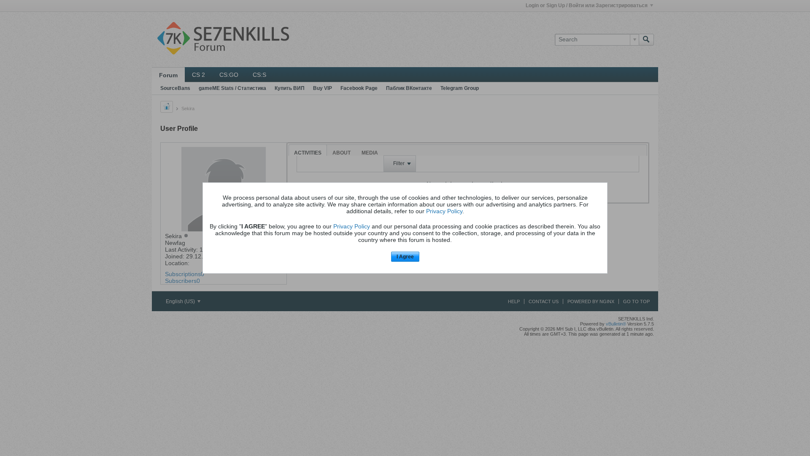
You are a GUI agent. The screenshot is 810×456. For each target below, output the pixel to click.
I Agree (405, 257)
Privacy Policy (444, 211)
